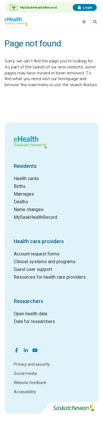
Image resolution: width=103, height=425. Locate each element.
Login (87, 7)
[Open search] (95, 22)
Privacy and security (32, 364)
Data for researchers (34, 321)
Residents (25, 166)
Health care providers (39, 241)
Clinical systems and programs (45, 261)
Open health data (30, 313)
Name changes (28, 209)
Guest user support (33, 269)
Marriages (24, 194)
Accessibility (25, 391)
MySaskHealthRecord (35, 217)
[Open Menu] (84, 22)
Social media (25, 373)
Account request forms (37, 254)
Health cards (26, 178)
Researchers (28, 301)
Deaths (21, 201)
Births (19, 186)
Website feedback (30, 382)
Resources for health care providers (50, 277)
